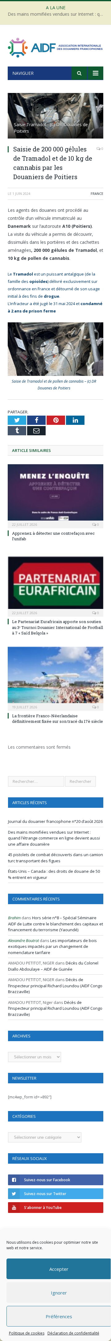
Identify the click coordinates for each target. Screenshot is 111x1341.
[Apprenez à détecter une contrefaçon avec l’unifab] (55, 495)
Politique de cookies (26, 1333)
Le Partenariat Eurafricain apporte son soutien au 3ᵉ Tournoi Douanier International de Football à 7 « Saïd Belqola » (57, 627)
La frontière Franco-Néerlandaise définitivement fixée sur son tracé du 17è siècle (57, 718)
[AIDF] (55, 46)
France (97, 193)
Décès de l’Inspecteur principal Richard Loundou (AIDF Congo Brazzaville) (55, 985)
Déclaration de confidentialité (73, 1333)
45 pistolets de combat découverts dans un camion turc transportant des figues (55, 858)
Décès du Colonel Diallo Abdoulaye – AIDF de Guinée (53, 966)
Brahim (14, 917)
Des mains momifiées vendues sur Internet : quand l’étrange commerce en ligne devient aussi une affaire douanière (57, 14)
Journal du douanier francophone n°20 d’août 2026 (55, 821)
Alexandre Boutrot (23, 940)
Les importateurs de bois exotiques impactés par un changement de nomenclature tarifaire (52, 946)
